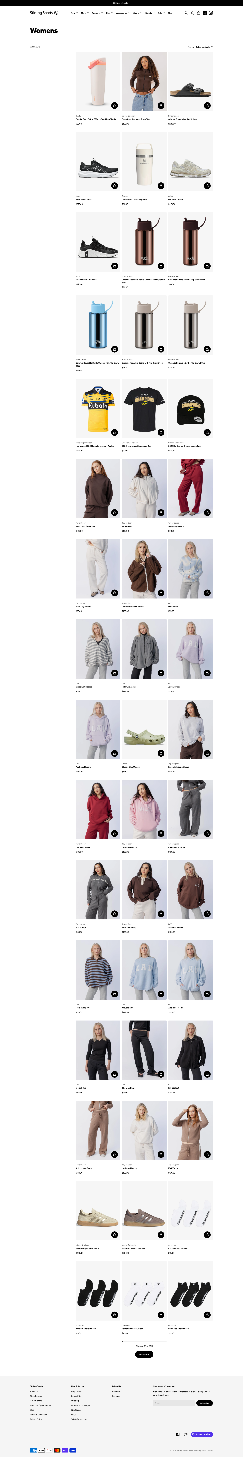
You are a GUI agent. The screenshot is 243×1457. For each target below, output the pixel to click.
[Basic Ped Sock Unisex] (190, 1291)
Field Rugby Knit (83, 1007)
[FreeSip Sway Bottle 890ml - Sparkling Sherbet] (98, 81)
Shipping (75, 1400)
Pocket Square (207, 1450)
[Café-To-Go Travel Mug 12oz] (144, 161)
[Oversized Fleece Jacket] (144, 568)
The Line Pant (128, 1088)
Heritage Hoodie (83, 847)
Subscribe (204, 1403)
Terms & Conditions (38, 1414)
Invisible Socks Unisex (178, 1248)
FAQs (73, 1414)
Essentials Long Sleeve (178, 767)
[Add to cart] (114, 105)
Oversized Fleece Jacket (133, 606)
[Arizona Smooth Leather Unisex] (190, 81)
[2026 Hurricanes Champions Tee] (144, 408)
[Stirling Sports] (44, 13)
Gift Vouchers (36, 1400)
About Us (34, 1391)
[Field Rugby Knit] (98, 970)
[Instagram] (211, 13)
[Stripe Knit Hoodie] (98, 649)
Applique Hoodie (83, 767)
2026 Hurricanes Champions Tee (136, 446)
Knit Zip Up (81, 927)
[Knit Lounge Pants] (190, 809)
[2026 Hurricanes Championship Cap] (190, 408)
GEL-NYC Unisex (175, 199)
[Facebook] (205, 13)
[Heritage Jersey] (144, 889)
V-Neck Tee (81, 1088)
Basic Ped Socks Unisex (132, 1328)
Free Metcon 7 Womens (86, 279)
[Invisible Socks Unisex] (190, 1210)
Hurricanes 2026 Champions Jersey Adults (95, 446)
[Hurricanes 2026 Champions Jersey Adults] (98, 408)
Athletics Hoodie (175, 927)
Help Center (76, 1391)
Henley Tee (173, 606)
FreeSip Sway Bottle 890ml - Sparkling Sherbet (96, 119)
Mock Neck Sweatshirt (86, 526)
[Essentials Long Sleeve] (190, 729)
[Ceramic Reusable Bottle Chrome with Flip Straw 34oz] (144, 242)
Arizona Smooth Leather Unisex (182, 119)
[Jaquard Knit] (190, 649)
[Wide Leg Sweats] (190, 488)
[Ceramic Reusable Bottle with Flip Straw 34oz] (144, 325)
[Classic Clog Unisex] (144, 729)
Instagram (116, 1396)
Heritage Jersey (129, 927)
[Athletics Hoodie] (190, 889)
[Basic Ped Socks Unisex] (144, 1291)
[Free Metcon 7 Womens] (98, 242)
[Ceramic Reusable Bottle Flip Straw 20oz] (190, 242)
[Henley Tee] (190, 568)
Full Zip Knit (173, 1088)
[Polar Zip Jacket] (144, 649)
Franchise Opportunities (40, 1405)
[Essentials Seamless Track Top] (144, 81)
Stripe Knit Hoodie (84, 686)
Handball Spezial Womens (87, 1248)
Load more (144, 1354)
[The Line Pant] (144, 1050)
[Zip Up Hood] (144, 488)
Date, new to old (203, 47)
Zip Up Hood (127, 526)
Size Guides (76, 1410)
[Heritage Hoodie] (98, 809)
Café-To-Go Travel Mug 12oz (134, 199)
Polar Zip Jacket (129, 686)
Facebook (116, 1391)
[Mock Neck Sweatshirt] (98, 488)
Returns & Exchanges (80, 1405)
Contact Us (76, 1396)
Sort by (191, 47)
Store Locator (36, 1396)
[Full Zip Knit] (190, 1050)
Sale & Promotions (79, 1419)
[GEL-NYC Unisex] (190, 161)
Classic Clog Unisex (131, 767)
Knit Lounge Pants (176, 847)
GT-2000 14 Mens (84, 199)
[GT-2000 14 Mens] (98, 161)
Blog (32, 1410)
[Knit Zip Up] (98, 889)
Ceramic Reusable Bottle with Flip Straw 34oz (142, 363)
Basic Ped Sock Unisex (178, 1328)
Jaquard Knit (174, 686)
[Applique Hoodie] (98, 729)
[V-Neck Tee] (98, 1050)
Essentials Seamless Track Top (135, 119)
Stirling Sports (182, 1450)
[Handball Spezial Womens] (98, 1210)
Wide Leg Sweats (176, 526)
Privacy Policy (36, 1419)
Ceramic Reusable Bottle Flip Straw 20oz (186, 279)
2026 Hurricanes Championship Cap (184, 446)
